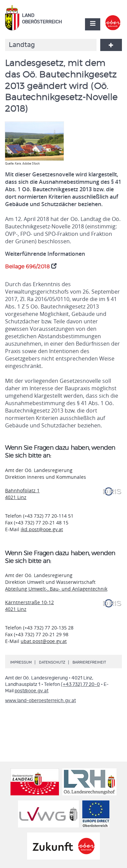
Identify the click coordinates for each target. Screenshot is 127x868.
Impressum (21, 662)
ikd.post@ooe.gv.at (42, 529)
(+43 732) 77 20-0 (80, 684)
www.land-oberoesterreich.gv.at (40, 700)
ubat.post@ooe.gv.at (44, 641)
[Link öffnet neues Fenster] (113, 18)
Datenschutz (52, 662)
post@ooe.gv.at (31, 691)
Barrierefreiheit (89, 662)
